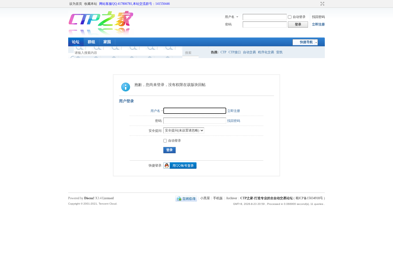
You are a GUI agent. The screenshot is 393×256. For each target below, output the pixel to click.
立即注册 (318, 24)
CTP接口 (235, 52)
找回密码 (318, 17)
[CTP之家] (101, 34)
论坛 (75, 42)
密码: (158, 121)
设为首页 (75, 4)
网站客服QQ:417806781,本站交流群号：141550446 (134, 4)
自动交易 (249, 52)
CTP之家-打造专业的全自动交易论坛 (266, 198)
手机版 (218, 198)
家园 (107, 42)
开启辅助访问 (317, 3)
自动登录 (299, 17)
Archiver (231, 198)
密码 (228, 24)
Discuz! (89, 198)
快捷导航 (306, 42)
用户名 (229, 17)
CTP (223, 52)
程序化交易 (266, 52)
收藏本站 (90, 4)
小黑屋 (205, 198)
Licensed (108, 198)
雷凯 (279, 52)
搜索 (188, 53)
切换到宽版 (322, 3)
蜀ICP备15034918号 (309, 198)
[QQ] (186, 198)
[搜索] (204, 53)
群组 (91, 42)
